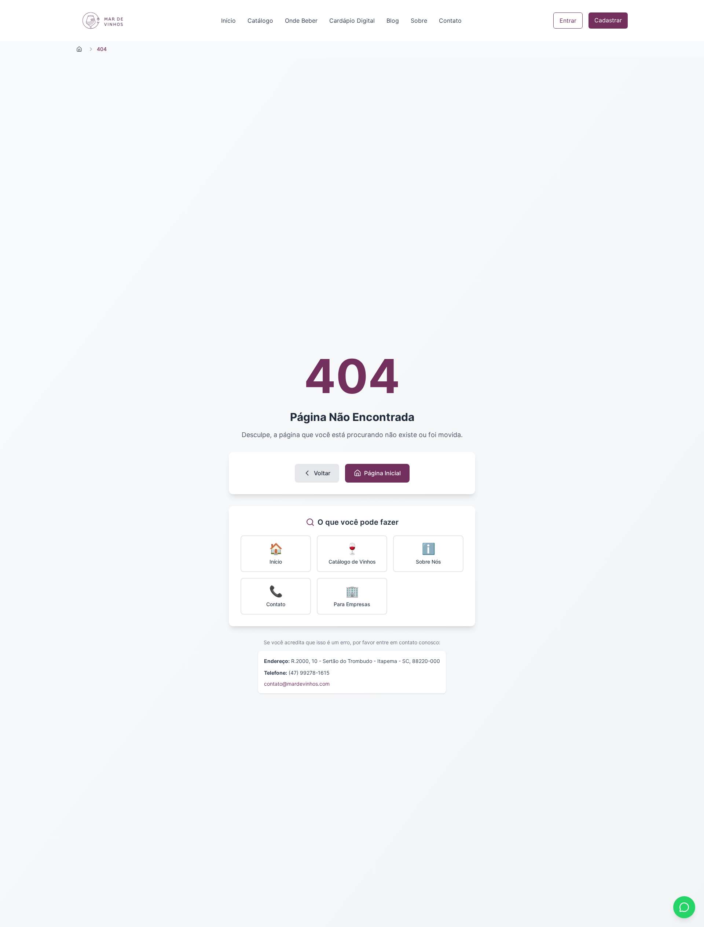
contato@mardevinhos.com (297, 684)
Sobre (419, 20)
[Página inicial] (79, 49)
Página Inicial (382, 473)
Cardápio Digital (352, 20)
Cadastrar (608, 20)
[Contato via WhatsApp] (684, 907)
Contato (450, 20)
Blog (392, 20)
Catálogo (260, 20)
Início (228, 20)
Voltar (322, 473)
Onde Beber (301, 20)
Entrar (568, 20)
